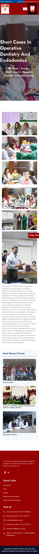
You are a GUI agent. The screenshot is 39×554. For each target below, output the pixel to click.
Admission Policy (10, 435)
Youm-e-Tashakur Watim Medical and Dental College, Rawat (18, 406)
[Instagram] (8, 472)
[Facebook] (5, 472)
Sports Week (8, 382)
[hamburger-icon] (25, 8)
